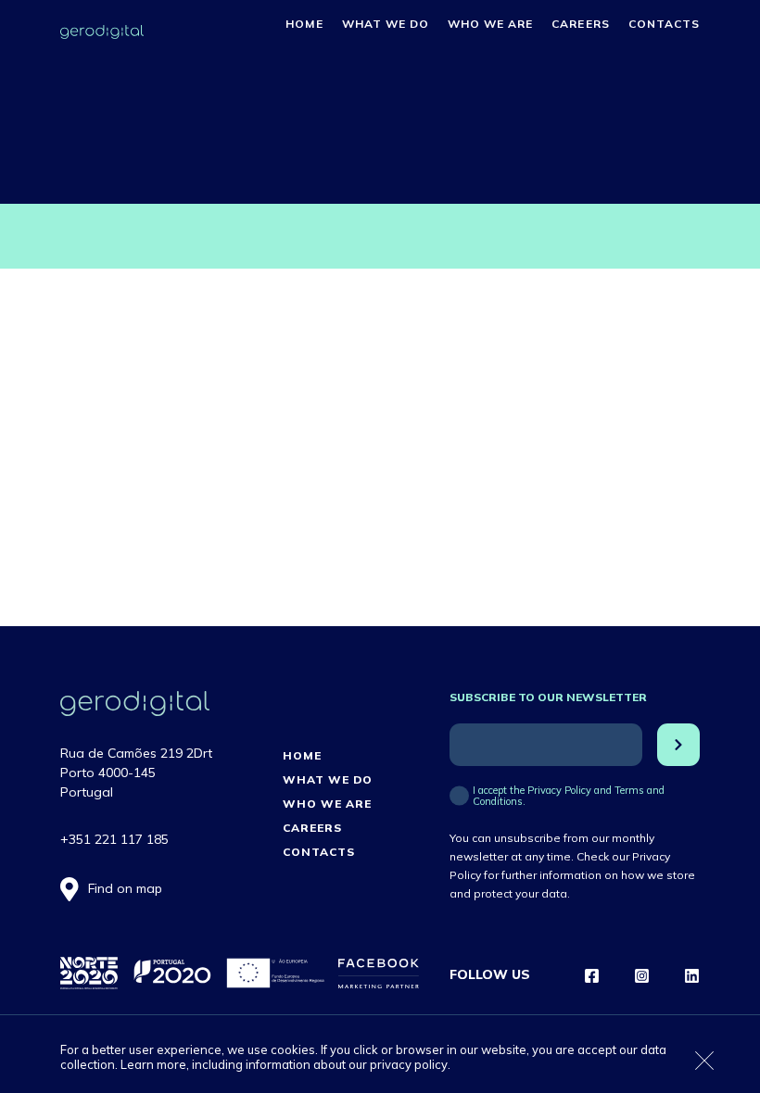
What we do (385, 24)
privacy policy (409, 1064)
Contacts (664, 24)
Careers (580, 24)
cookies (293, 1049)
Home (304, 24)
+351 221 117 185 (114, 839)
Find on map (125, 888)
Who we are (490, 24)
